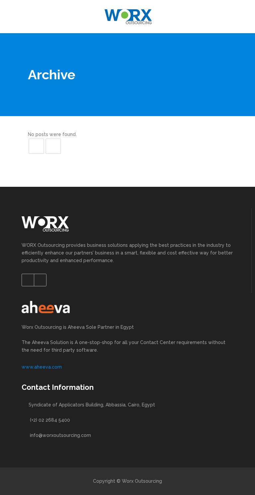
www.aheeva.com (42, 367)
